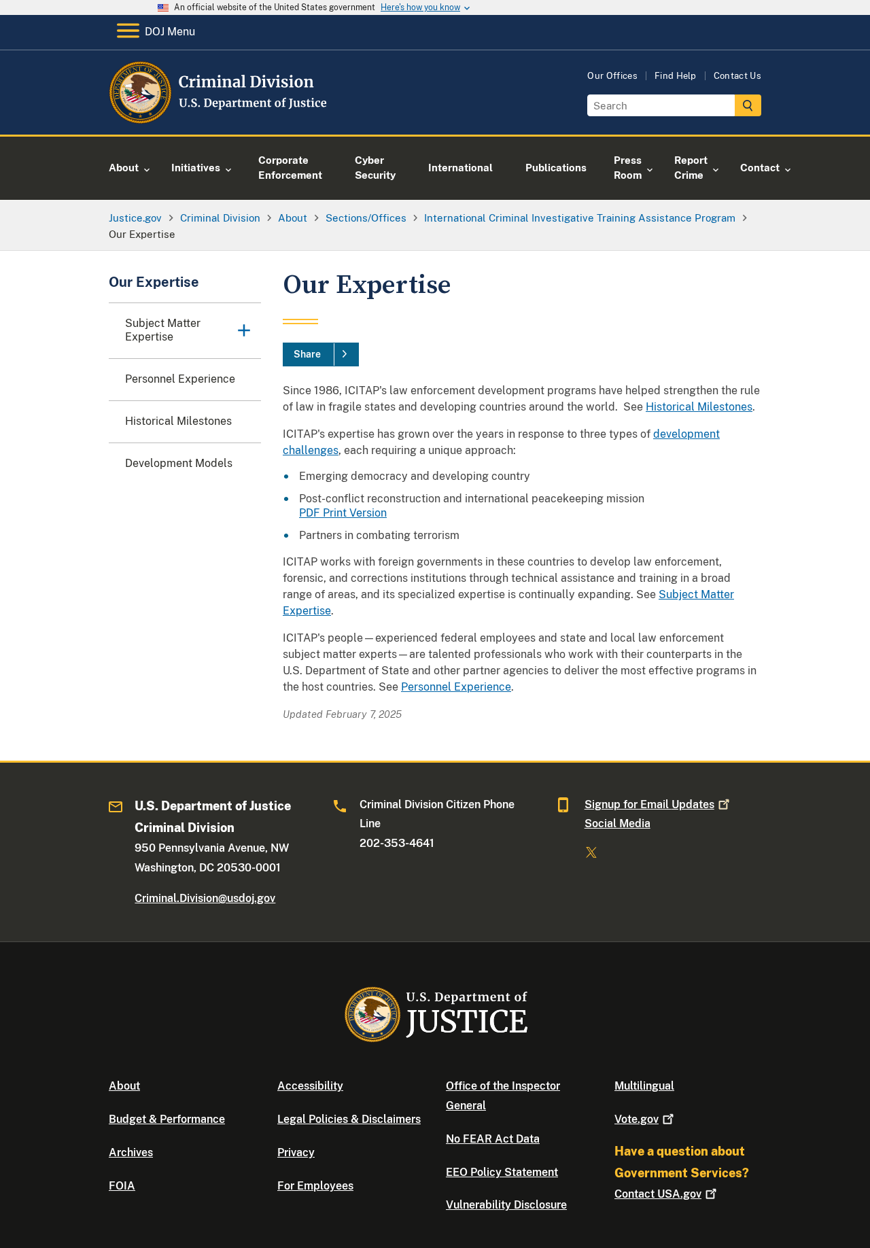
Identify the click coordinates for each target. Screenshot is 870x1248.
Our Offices (612, 76)
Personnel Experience (456, 686)
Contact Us (737, 76)
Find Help (676, 76)
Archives (131, 1152)
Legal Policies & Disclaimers (349, 1119)
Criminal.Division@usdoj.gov (205, 898)
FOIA (122, 1185)
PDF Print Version (343, 512)
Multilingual (644, 1085)
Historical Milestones (699, 406)
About (124, 1085)
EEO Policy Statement (502, 1172)
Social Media (617, 823)
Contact (657, 1194)
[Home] (219, 118)
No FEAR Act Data (493, 1138)
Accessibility (310, 1085)
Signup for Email (649, 804)
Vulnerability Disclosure (506, 1204)
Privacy (296, 1152)
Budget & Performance (167, 1119)
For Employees (315, 1185)
